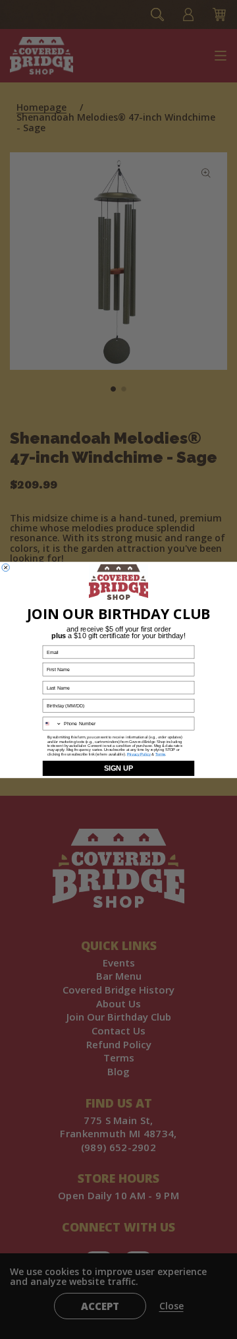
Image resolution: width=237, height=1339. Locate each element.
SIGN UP (118, 768)
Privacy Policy (139, 754)
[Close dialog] (6, 568)
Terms (160, 754)
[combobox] (52, 723)
